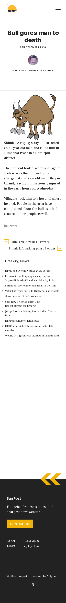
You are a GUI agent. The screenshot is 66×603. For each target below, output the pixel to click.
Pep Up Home (31, 546)
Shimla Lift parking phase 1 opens (32, 248)
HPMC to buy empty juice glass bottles (28, 270)
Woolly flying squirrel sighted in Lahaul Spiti (32, 335)
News (13, 226)
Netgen (51, 576)
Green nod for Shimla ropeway (23, 296)
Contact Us (20, 524)
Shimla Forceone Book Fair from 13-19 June (30, 285)
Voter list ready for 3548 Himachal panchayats (32, 291)
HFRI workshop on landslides (22, 320)
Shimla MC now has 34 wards (30, 242)
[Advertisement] (33, 381)
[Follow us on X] (33, 584)
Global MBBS (31, 541)
